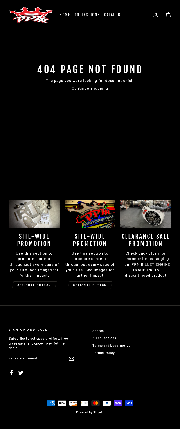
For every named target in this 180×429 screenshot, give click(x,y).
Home (64, 14)
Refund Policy (103, 353)
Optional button (34, 285)
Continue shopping (90, 88)
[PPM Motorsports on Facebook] (11, 372)
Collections (87, 14)
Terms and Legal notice (111, 345)
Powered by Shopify (90, 412)
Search (98, 331)
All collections (104, 338)
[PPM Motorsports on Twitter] (20, 372)
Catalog (112, 14)
